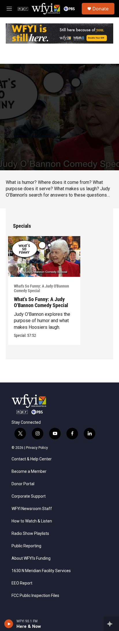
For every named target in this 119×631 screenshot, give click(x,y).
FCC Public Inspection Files (35, 595)
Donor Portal (23, 484)
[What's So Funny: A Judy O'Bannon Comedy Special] (44, 256)
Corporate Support (29, 496)
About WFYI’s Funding (31, 558)
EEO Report (22, 583)
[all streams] (111, 624)
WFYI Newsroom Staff (32, 509)
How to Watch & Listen (32, 521)
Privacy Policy (37, 448)
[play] (8, 624)
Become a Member (29, 471)
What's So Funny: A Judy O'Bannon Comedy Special (41, 288)
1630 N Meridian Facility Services (41, 571)
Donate (100, 8)
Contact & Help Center (32, 459)
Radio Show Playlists (30, 533)
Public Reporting (26, 546)
